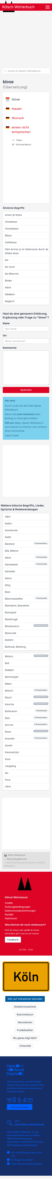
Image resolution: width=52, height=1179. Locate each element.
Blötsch (26, 656)
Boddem (9, 670)
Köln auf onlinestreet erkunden (25, 998)
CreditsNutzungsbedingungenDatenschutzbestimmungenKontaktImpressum (20, 911)
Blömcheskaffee (26, 598)
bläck (8, 287)
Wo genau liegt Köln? (25, 1038)
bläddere (10, 294)
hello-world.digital (19, 1107)
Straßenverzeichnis (25, 1006)
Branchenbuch (25, 1014)
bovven (26, 724)
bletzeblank (26, 564)
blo (6, 260)
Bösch (26, 697)
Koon (8, 759)
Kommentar (10, 347)
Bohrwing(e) (11, 677)
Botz (26, 718)
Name (6, 323)
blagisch (9, 301)
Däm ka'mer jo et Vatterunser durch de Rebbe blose (26, 251)
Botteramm (26, 711)
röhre (8, 786)
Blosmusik (10, 633)
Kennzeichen (25, 1022)
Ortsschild (25, 1045)
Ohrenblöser (12, 228)
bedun (8, 523)
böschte (26, 704)
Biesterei (26, 543)
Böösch (26, 690)
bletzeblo (10, 571)
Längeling (10, 766)
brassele (26, 738)
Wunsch (18, 118)
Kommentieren (23, 144)
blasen (17, 108)
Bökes (8, 683)
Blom (7, 592)
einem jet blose (13, 215)
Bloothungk (11, 619)
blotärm (9, 640)
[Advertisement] (26, 39)
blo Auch (10, 267)
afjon (8, 516)
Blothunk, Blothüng (15, 646)
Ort (5, 335)
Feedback (13, 939)
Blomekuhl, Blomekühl (17, 605)
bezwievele (11, 530)
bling (7, 585)
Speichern (26, 389)
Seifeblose (11, 242)
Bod (7, 663)
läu (6, 773)
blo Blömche (12, 273)
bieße (8, 537)
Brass (26, 731)
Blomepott (10, 612)
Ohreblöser (11, 221)
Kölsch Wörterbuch (18, 7)
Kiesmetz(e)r (12, 752)
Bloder (8, 280)
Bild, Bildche (11, 550)
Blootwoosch (26, 626)
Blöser (8, 235)
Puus (7, 779)
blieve (8, 578)
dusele (8, 745)
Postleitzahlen (25, 1030)
